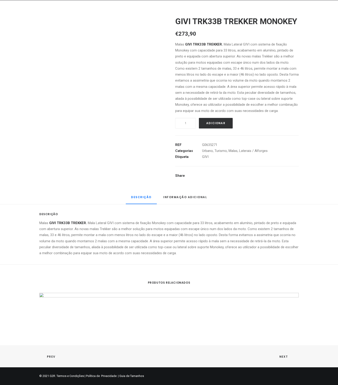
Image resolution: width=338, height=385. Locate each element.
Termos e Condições (70, 376)
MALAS (269, 15)
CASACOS (130, 15)
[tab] (185, 199)
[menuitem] (105, 15)
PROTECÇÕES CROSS (222, 15)
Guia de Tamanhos (131, 376)
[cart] (327, 15)
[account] (320, 15)
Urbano (207, 151)
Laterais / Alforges (253, 151)
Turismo (221, 151)
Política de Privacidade (101, 376)
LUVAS (171, 15)
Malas (233, 151)
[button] (313, 15)
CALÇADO (191, 15)
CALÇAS (152, 15)
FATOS (251, 15)
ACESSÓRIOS (292, 15)
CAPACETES (106, 15)
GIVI (205, 157)
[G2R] (19, 15)
